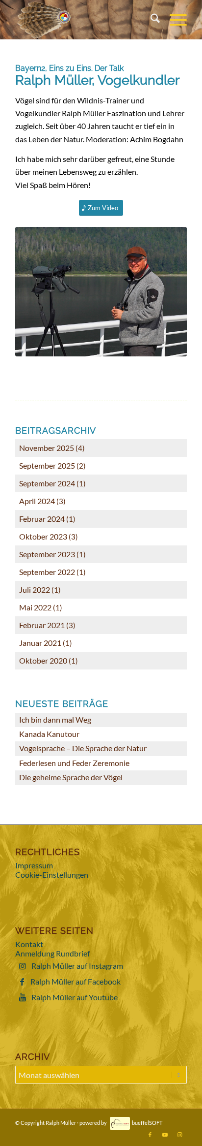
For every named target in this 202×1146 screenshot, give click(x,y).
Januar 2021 (40, 642)
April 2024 (37, 501)
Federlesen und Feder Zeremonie (74, 762)
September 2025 (47, 465)
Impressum (34, 865)
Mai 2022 (35, 607)
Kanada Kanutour (49, 733)
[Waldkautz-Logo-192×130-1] (83, 19)
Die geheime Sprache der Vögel (71, 777)
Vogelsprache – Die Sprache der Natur (83, 748)
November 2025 (46, 447)
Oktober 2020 (43, 660)
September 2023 (47, 554)
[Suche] (150, 19)
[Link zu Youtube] (164, 1134)
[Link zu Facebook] (150, 1134)
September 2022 (47, 571)
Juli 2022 (34, 589)
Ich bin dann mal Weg (55, 719)
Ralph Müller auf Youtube (74, 997)
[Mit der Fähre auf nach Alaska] (101, 291)
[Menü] (173, 19)
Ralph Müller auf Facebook (75, 981)
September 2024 (47, 483)
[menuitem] (150, 19)
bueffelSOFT (147, 1122)
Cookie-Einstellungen (51, 874)
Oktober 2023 (43, 536)
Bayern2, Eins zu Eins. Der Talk (69, 68)
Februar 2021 (42, 625)
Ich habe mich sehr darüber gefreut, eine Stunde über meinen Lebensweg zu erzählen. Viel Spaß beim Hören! (95, 172)
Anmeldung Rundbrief (52, 953)
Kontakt (29, 944)
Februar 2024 (42, 518)
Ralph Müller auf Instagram (77, 965)
